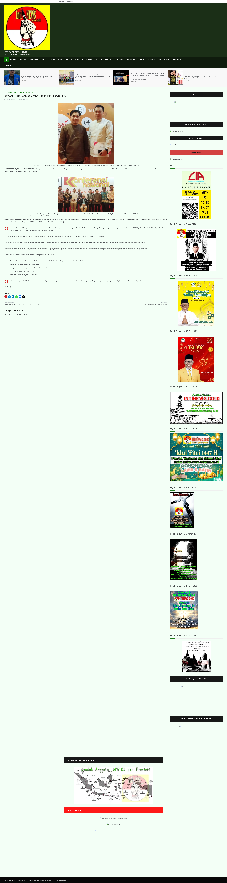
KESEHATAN (75, 59)
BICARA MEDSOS (164, 59)
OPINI (53, 59)
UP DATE (30, 92)
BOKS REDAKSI (177, 59)
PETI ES (45, 59)
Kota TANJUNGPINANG (11, 92)
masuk (14, 314)
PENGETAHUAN (63, 59)
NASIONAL (13, 59)
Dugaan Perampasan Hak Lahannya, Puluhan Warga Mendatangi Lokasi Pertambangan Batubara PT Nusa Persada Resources (38, 76)
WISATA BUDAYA (87, 59)
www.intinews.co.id (15, 51)
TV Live (8, 65)
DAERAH (23, 59)
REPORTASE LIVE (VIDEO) (147, 59)
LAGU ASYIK (131, 59)
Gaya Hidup (109, 59)
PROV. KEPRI (23, 92)
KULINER (99, 59)
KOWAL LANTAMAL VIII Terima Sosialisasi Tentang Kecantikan (22, 305)
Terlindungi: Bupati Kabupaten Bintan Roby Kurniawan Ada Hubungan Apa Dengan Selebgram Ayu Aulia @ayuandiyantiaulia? (147, 76)
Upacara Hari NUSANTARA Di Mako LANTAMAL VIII (152, 305)
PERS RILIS (120, 59)
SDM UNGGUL (34, 59)
